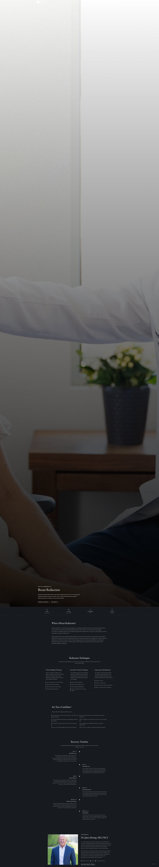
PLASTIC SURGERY (67, 1)
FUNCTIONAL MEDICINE (92, 1)
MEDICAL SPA (83, 1)
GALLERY (100, 1)
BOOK (111, 1)
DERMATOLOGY (76, 1)
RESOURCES (106, 1)
